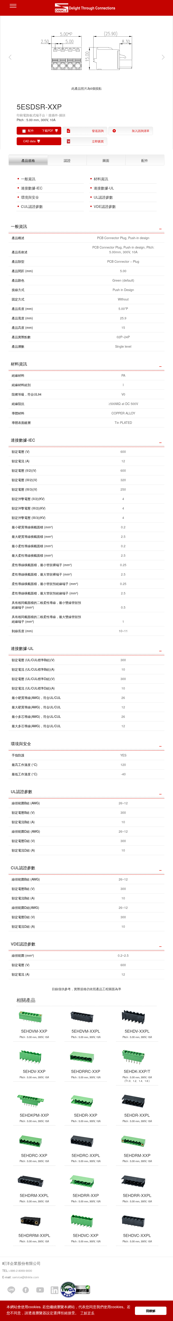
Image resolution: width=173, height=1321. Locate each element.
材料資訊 (101, 178)
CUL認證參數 (32, 206)
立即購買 (98, 141)
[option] (86, 57)
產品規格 (28, 160)
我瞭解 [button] (150, 1310)
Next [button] (164, 57)
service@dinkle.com (25, 1277)
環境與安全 (30, 197)
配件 (144, 160)
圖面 (105, 160)
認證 (67, 160)
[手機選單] (14, 9)
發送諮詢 (98, 131)
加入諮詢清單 (140, 131)
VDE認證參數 (105, 206)
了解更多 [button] (87, 1312)
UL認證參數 (103, 197)
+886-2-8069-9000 (20, 1270)
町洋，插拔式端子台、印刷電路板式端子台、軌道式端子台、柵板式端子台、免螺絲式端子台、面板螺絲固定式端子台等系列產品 (86, 9)
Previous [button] (11, 57)
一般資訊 (28, 178)
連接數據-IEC (32, 188)
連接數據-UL (104, 188)
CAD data (29, 141)
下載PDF (47, 131)
